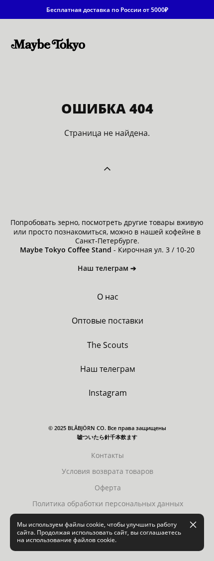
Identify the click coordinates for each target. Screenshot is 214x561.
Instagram (108, 392)
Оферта (108, 487)
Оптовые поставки (107, 320)
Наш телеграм (107, 368)
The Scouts (107, 344)
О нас (107, 296)
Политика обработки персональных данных (107, 503)
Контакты (107, 455)
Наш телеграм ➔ (107, 268)
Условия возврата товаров (107, 471)
